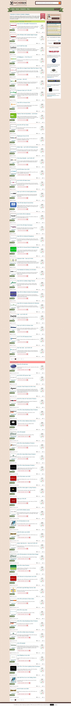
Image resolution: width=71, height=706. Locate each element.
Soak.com (13, 352)
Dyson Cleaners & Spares (13, 391)
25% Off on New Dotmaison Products (25, 465)
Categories (23, 9)
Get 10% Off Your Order (22, 124)
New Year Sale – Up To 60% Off (24, 347)
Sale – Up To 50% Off (22, 314)
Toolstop (13, 28)
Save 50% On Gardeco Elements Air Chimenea (28, 303)
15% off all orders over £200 (23, 476)
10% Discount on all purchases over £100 (26, 576)
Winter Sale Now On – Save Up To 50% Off (27, 543)
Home (13, 9)
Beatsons (13, 39)
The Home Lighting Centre (14, 671)
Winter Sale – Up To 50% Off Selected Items (27, 147)
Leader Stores (13, 274)
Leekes (13, 50)
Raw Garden (13, 536)
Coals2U (13, 592)
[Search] (60, 3)
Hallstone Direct (13, 425)
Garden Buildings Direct (13, 481)
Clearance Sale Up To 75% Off (24, 90)
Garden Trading (13, 614)
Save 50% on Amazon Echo (23, 102)
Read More (55, 704)
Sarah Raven (13, 229)
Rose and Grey (13, 185)
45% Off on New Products (23, 565)
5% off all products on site (23, 521)
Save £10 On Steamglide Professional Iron (27, 23)
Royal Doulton (13, 380)
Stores (17, 9)
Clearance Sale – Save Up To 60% (25, 258)
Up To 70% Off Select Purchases (24, 225)
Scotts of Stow (13, 603)
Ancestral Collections (13, 503)
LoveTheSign (13, 514)
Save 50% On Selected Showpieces (25, 236)
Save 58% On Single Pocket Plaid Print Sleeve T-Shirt (29, 68)
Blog (28, 9)
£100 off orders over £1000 (23, 532)
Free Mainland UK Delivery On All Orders (26, 269)
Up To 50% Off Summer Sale (24, 375)
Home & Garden (21, 21)
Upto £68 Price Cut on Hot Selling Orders (26, 677)
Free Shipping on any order (23, 655)
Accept (52, 704)
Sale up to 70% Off (21, 498)
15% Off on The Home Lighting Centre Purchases (28, 666)
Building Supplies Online (13, 207)
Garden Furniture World (13, 151)
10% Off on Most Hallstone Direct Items (26, 420)
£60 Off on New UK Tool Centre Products (26, 398)
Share (44, 32)
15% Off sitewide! (21, 643)
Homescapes (13, 196)
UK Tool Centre (13, 403)
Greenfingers (13, 95)
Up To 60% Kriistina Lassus (23, 509)
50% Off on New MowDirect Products (25, 443)
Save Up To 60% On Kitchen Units (25, 325)
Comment (38, 32)
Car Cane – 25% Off (22, 79)
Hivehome (13, 107)
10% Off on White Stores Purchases (25, 632)
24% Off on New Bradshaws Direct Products (27, 621)
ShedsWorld (13, 140)
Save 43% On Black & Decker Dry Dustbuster (27, 292)
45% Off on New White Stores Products (26, 454)
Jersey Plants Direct (13, 570)
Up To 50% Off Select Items (23, 180)
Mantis (13, 285)
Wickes (13, 330)
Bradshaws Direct (13, 414)
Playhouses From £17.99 (23, 135)
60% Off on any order (22, 609)
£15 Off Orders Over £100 (23, 169)
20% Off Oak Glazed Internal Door (25, 202)
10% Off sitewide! (21, 432)
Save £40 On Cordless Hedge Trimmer (26, 280)
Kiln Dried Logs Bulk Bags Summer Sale (26, 587)
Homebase (13, 61)
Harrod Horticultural (13, 436)
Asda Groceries (13, 118)
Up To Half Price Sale (22, 45)
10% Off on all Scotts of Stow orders (25, 598)
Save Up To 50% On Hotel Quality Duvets (26, 191)
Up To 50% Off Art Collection (23, 213)
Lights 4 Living (13, 492)
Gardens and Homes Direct (14, 263)
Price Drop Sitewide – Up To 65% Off (25, 158)
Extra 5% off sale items (22, 364)
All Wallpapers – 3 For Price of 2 (24, 57)
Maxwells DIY (13, 296)
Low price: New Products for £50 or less (26, 386)
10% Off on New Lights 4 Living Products (26, 487)
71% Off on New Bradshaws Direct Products (27, 409)
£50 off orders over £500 (23, 688)
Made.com (13, 218)
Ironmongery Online (13, 525)
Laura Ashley (13, 129)
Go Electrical (13, 341)
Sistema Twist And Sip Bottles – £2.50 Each (27, 113)
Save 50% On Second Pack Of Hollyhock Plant (28, 247)
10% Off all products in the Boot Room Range (27, 554)
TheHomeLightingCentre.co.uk (51, 95)
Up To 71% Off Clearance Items (24, 336)
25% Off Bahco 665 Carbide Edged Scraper (27, 34)
